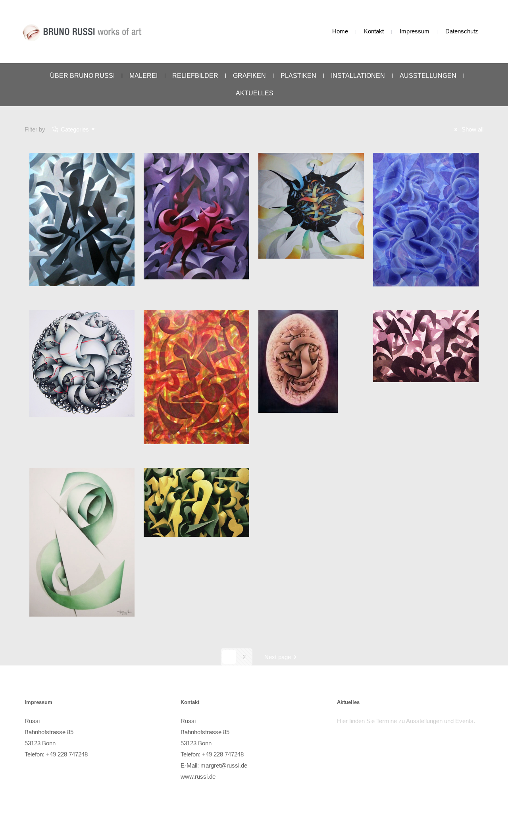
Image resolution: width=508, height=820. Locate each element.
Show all (471, 129)
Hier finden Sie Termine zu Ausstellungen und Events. (406, 721)
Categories (75, 129)
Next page (277, 657)
